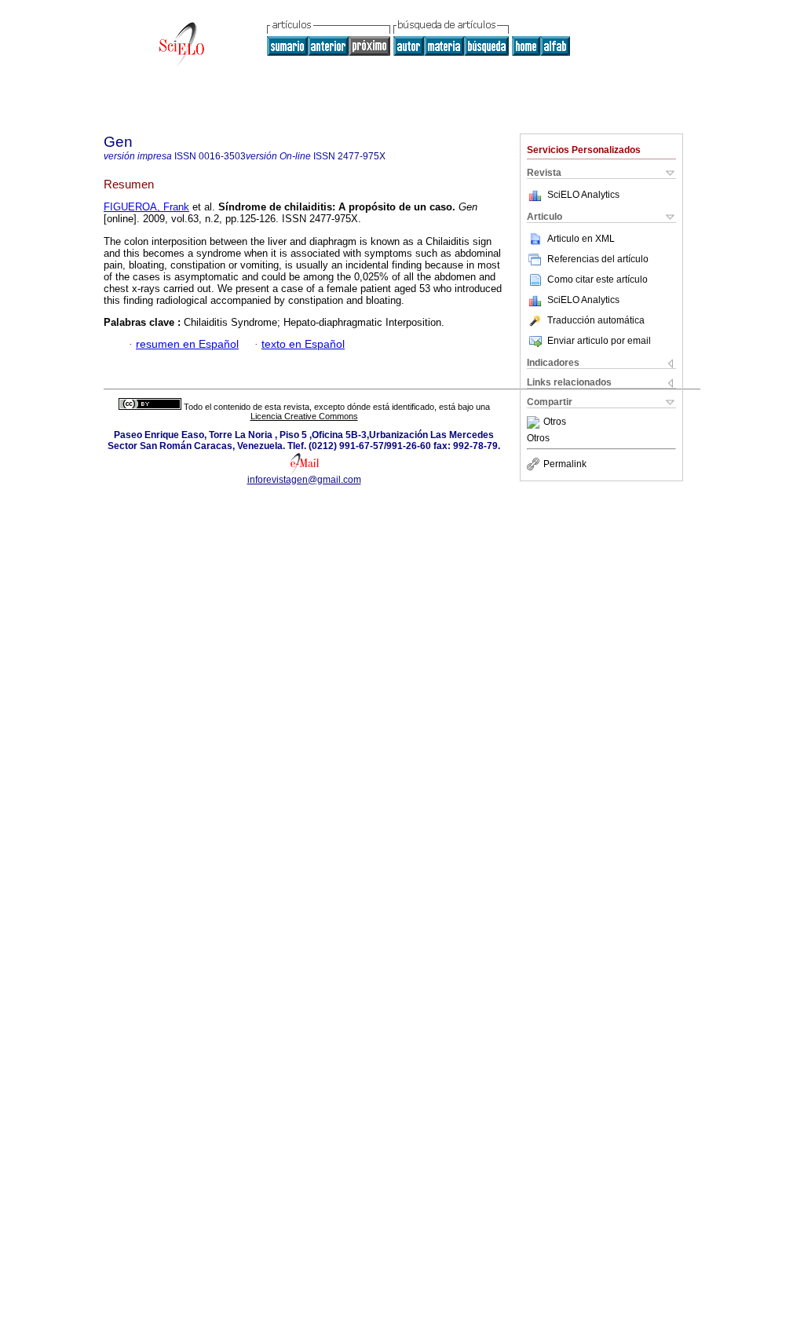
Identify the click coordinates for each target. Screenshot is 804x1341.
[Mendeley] (535, 422)
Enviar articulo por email (599, 340)
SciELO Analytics (583, 194)
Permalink (565, 464)
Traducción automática (596, 320)
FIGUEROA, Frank (146, 207)
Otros (554, 422)
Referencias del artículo (598, 259)
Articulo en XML (581, 238)
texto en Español (303, 344)
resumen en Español (187, 344)
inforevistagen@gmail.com (304, 479)
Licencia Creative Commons (304, 416)
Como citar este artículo (597, 279)
